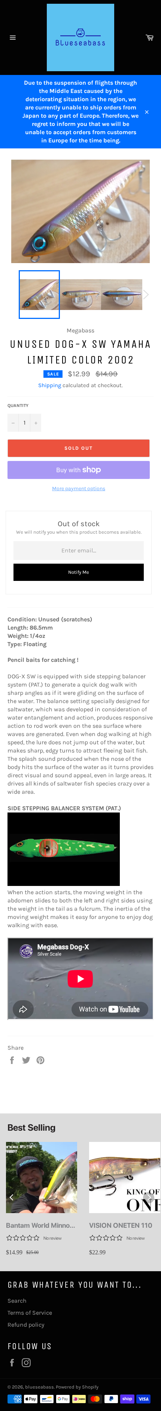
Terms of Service (29, 1312)
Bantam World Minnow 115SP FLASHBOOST (40, 1225)
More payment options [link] (78, 488)
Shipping (49, 385)
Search (17, 1300)
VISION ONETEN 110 (120, 1225)
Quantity (17, 405)
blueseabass (39, 1387)
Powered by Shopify (77, 1387)
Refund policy (25, 1324)
